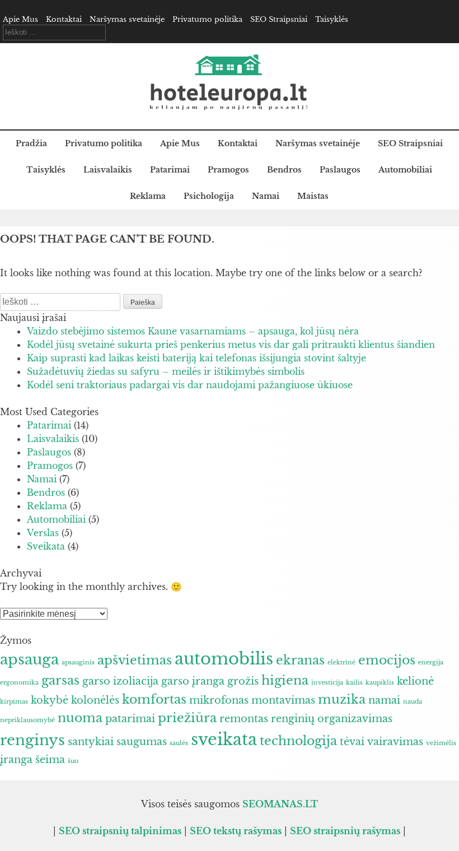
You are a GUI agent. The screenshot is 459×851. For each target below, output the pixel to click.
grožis (243, 681)
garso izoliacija (120, 681)
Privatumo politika (207, 19)
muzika (342, 699)
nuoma (80, 718)
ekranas (300, 660)
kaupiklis (380, 682)
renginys (32, 740)
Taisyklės (331, 19)
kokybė (49, 700)
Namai (265, 196)
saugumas (141, 742)
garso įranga (192, 681)
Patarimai (170, 170)
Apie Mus (20, 19)
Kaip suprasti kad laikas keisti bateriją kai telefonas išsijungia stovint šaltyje (196, 358)
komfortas (154, 699)
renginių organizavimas (331, 719)
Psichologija (209, 196)
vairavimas (395, 742)
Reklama (148, 196)
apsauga (29, 659)
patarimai (130, 719)
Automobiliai (405, 170)
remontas (243, 719)
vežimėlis (441, 743)
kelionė (415, 681)
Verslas (43, 532)
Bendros (284, 170)
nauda (412, 701)
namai (384, 700)
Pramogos (228, 170)
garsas (60, 680)
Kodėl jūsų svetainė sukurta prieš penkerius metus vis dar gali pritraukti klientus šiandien (231, 344)
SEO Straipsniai (278, 19)
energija (430, 662)
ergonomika (19, 682)
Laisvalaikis (107, 170)
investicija (327, 682)
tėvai (352, 742)
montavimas (283, 700)
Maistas (313, 196)
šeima (50, 760)
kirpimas (14, 701)
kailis (354, 682)
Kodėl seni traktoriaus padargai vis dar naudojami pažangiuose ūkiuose (190, 384)
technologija (298, 740)
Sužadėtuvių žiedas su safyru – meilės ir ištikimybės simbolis (166, 371)
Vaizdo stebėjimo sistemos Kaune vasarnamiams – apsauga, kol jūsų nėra (193, 331)
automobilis (224, 659)
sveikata (224, 739)
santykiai (91, 742)
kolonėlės (95, 700)
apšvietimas (134, 660)
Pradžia (31, 143)
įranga (16, 760)
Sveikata (46, 546)
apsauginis (78, 662)
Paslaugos (340, 170)
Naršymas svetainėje (127, 19)
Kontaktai (64, 19)
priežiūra (187, 718)
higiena (284, 680)
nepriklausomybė (27, 720)
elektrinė (341, 662)
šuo (73, 761)
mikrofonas (219, 700)
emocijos (386, 660)
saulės (179, 743)
